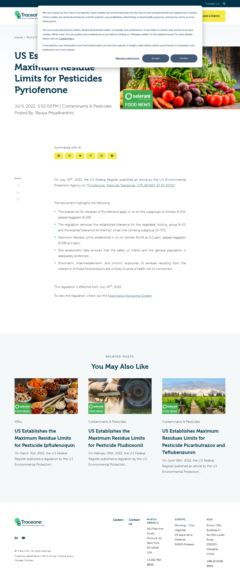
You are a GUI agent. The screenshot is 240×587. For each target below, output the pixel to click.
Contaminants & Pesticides (86, 106)
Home (19, 37)
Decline (184, 58)
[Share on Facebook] (18, 185)
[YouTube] (23, 537)
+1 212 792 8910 (154, 562)
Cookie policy (66, 556)
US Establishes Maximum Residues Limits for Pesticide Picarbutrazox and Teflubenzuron (193, 441)
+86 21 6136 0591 (215, 564)
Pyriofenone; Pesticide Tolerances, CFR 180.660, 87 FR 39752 (130, 185)
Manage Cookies (24, 560)
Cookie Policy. (66, 38)
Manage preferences (127, 58)
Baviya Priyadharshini (54, 112)
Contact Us (212, 3)
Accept (156, 58)
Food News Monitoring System (130, 296)
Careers (118, 520)
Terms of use (49, 556)
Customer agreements (27, 556)
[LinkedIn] (16, 537)
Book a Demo (210, 16)
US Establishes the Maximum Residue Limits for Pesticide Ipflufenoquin (45, 438)
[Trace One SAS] (30, 16)
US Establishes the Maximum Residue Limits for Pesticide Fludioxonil (116, 438)
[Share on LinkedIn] (18, 192)
